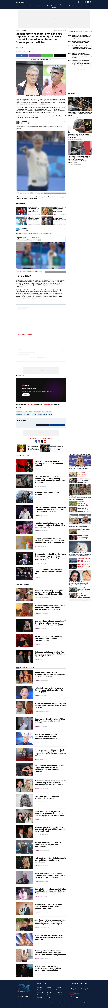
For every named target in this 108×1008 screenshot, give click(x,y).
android (33, 405)
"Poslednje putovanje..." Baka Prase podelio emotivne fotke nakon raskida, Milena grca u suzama (50, 607)
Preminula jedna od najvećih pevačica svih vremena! (47, 797)
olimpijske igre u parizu (23, 414)
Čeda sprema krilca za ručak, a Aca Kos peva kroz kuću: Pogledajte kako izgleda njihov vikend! (50, 654)
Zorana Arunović (36, 104)
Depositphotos (84, 1002)
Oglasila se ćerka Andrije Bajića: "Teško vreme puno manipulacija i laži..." (49, 571)
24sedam (47, 405)
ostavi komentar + (57, 425)
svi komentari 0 (42, 425)
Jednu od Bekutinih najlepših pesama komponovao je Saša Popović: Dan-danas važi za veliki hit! (33, 448)
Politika (34, 5)
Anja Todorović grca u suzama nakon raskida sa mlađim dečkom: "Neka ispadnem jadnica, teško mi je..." (50, 922)
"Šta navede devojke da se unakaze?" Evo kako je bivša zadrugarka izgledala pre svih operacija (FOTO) (50, 623)
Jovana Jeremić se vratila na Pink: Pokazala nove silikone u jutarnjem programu (49, 937)
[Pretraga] (79, 2)
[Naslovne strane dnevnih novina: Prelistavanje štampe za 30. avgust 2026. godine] (80, 126)
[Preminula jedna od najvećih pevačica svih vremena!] (24, 800)
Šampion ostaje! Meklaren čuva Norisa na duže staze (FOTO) (80, 42)
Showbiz (44, 5)
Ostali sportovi (72, 117)
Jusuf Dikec (19, 412)
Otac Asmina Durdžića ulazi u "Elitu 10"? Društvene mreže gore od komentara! (50, 721)
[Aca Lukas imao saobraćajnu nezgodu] (24, 496)
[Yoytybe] (88, 2)
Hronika (54, 5)
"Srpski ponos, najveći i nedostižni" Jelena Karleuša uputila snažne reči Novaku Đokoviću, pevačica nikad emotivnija (34, 219)
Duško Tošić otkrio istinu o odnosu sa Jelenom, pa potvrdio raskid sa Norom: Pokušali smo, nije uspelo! (50, 783)
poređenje (37, 412)
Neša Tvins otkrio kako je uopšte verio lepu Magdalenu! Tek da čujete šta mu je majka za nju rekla (50, 875)
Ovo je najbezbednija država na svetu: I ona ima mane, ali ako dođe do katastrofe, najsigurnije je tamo (49, 540)
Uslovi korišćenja (73, 1002)
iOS (28, 405)
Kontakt (28, 1002)
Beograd (58, 987)
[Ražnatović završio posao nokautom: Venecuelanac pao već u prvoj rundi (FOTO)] (80, 104)
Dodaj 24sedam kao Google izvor (42, 59)
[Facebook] (82, 2)
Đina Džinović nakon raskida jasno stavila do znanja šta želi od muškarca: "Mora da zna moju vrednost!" (49, 768)
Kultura (77, 5)
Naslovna (18, 30)
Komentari (88, 31)
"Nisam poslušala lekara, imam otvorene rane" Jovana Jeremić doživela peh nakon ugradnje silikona (50, 953)
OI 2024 (34, 414)
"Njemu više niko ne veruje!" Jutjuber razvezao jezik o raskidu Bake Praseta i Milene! (50, 705)
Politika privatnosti (62, 1002)
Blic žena (46, 283)
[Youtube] (45, 441)
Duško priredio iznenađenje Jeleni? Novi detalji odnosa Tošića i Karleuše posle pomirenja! (50, 829)
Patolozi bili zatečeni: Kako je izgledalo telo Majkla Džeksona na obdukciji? (49, 463)
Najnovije (19, 5)
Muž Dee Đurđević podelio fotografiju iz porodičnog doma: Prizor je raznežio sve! (50, 860)
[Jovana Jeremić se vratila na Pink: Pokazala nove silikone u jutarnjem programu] (24, 939)
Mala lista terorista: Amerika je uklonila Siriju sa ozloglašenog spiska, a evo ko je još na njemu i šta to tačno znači (50, 480)
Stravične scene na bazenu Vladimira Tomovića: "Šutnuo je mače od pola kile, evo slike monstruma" (50, 510)
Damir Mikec (47, 104)
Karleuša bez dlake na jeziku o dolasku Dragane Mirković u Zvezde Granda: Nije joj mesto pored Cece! (50, 814)
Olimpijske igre (46, 412)
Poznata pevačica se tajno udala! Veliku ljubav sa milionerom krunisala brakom (48, 638)
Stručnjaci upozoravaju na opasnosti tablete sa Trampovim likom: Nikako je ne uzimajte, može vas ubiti (82, 55)
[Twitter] (91, 2)
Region (58, 990)
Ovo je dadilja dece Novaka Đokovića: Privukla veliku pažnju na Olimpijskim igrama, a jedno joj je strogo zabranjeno (59, 219)
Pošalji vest (52, 1002)
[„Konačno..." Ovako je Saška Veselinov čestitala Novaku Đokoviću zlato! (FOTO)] (47, 211)
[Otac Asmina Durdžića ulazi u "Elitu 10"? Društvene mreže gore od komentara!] (24, 723)
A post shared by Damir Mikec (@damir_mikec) (41, 357)
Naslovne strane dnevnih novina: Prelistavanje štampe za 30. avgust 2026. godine (79, 136)
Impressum (36, 1002)
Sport (39, 5)
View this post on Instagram (25, 334)
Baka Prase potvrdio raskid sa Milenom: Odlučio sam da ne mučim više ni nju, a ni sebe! (50, 675)
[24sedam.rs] (21, 2)
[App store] (74, 988)
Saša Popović (21, 116)
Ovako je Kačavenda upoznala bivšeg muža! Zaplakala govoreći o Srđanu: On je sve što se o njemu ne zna (50, 891)
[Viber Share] (35, 55)
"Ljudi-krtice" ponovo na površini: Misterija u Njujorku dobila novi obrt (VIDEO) (81, 37)
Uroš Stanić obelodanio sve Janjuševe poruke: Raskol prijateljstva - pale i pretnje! (46, 736)
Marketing (44, 1002)
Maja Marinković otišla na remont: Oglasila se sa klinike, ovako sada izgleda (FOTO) (49, 690)
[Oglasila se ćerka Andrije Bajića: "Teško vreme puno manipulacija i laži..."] (24, 573)
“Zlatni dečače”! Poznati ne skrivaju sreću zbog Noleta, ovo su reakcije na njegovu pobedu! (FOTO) (33, 209)
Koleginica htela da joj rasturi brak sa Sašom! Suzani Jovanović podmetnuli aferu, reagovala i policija (56, 448)
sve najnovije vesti (80, 69)
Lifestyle (66, 5)
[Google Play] (85, 988)
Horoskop (89, 5)
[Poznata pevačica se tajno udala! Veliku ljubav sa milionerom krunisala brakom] (24, 640)
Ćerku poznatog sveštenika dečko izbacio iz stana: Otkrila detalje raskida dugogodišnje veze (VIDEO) (49, 592)
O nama (22, 1002)
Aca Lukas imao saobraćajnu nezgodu (47, 493)
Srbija (83, 5)
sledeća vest (54, 445)
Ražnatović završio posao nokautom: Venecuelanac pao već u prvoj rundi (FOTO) (80, 114)
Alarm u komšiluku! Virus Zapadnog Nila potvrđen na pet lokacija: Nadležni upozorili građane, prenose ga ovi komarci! (82, 48)
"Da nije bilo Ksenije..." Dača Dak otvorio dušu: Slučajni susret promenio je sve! (48, 845)
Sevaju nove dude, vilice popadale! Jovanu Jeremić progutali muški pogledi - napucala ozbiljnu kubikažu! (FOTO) (50, 753)
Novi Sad (59, 995)
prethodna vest (31, 445)
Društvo (60, 5)
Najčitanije (80, 31)
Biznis (72, 5)
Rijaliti (54, 7)
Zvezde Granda (42, 414)
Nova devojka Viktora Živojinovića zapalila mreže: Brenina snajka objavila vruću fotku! (49, 906)
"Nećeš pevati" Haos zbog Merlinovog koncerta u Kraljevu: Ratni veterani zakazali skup (48, 968)
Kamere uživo (27, 5)
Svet (49, 5)
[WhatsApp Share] (47, 55)
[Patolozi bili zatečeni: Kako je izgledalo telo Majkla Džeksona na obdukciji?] (24, 465)
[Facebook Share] (22, 55)
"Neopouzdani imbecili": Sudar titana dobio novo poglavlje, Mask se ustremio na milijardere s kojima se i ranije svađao (50, 557)
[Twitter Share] (60, 55)
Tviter (50, 414)
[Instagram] (85, 2)
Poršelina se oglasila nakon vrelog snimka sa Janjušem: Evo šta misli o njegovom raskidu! (50, 525)
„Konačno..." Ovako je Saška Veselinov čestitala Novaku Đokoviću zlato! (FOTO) (59, 209)
